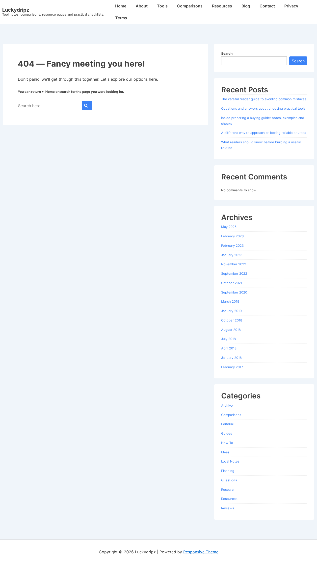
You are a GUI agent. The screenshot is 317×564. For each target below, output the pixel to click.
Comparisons (190, 5)
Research (228, 489)
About (142, 5)
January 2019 (231, 311)
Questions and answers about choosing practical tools (263, 108)
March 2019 (230, 301)
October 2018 (231, 320)
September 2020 (234, 292)
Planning (227, 471)
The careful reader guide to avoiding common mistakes (263, 99)
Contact (267, 5)
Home (120, 5)
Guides (226, 433)
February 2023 (232, 245)
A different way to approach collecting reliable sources (263, 133)
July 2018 (228, 339)
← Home (48, 92)
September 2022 (234, 273)
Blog (245, 5)
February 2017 (232, 367)
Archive (227, 405)
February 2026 (232, 236)
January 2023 (231, 255)
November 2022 (233, 264)
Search (227, 53)
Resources (222, 5)
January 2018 (231, 358)
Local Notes (230, 461)
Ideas (225, 452)
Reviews (227, 508)
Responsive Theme (200, 551)
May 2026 (229, 227)
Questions (229, 480)
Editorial (227, 424)
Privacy (291, 5)
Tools (162, 5)
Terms (121, 17)
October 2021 (231, 283)
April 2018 (229, 348)
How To (227, 443)
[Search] (87, 105)
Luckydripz (15, 10)
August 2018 (231, 330)
